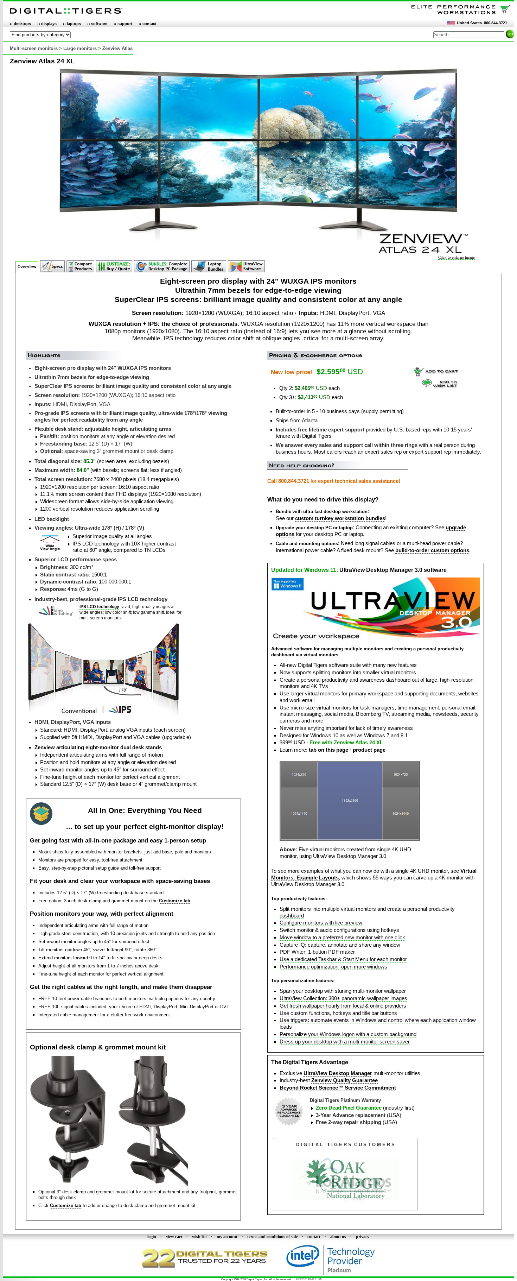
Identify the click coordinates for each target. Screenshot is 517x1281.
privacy (362, 1236)
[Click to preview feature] (375, 638)
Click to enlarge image (456, 257)
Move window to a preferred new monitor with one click (342, 937)
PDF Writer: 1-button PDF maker (317, 952)
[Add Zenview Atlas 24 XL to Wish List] (440, 386)
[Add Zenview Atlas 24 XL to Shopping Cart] (436, 376)
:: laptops (72, 23)
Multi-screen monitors (34, 48)
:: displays (47, 23)
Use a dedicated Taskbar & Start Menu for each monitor (343, 959)
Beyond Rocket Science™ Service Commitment (338, 1088)
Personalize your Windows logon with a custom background (348, 1034)
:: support (123, 23)
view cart (174, 1236)
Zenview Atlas (117, 48)
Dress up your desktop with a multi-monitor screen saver (345, 1042)
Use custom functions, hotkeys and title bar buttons (338, 1013)
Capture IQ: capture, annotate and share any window (340, 945)
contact (313, 1236)
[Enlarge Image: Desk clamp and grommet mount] (109, 1184)
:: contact (148, 23)
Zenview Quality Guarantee (344, 1080)
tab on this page (328, 750)
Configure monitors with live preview (321, 923)
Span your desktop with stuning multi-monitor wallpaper (343, 991)
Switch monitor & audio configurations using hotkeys (339, 930)
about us (338, 1236)
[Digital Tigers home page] (66, 14)
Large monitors (80, 48)
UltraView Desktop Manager (338, 1073)
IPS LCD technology (99, 606)
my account (227, 1236)
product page (369, 750)
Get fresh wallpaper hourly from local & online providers (343, 1006)
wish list (199, 1236)
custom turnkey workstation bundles (340, 518)
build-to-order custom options (432, 550)
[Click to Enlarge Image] (258, 253)
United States (469, 23)
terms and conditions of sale (272, 1236)
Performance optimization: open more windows (333, 967)
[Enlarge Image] (350, 839)
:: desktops (20, 23)
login (151, 1236)
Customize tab (174, 900)
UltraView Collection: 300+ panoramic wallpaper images (343, 998)
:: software (97, 23)
